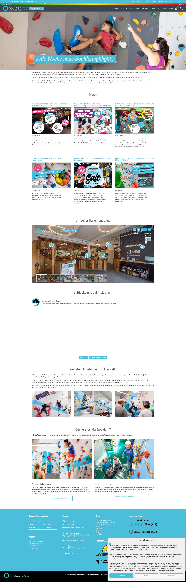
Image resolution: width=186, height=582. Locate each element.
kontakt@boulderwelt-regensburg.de (75, 527)
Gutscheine (99, 528)
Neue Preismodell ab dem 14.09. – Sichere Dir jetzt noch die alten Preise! (49, 105)
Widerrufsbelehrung (106, 574)
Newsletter (99, 534)
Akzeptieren (121, 575)
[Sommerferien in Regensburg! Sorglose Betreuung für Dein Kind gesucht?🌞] (134, 121)
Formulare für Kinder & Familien (105, 522)
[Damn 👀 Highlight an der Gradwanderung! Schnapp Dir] (93, 319)
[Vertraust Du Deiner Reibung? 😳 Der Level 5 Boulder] (134, 319)
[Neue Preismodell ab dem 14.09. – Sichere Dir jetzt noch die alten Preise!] (51, 121)
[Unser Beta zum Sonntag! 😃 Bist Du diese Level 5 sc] (93, 343)
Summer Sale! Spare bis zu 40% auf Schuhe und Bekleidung (92, 159)
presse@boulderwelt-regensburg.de (75, 548)
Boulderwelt (72, 574)
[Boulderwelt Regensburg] (25, 8)
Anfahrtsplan (35, 549)
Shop (97, 526)
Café (97, 530)
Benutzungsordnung (82, 574)
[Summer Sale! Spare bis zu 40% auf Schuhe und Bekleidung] (93, 175)
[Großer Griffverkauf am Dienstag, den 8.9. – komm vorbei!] (51, 175)
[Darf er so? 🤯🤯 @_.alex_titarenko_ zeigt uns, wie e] (52, 343)
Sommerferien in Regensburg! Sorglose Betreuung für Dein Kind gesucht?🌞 (134, 105)
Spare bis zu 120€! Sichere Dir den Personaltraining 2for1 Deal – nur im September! (92, 105)
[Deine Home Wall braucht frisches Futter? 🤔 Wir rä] (52, 319)
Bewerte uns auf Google (71, 553)
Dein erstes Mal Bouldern (103, 520)
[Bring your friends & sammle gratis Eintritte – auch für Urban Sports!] (134, 175)
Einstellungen (171, 575)
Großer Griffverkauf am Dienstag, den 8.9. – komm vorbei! (48, 159)
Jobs (97, 532)
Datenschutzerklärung (94, 574)
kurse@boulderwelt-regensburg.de (74, 540)
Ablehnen (146, 575)
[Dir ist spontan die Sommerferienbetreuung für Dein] (134, 343)
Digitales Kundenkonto (102, 524)
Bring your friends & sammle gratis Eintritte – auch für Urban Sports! (134, 159)
